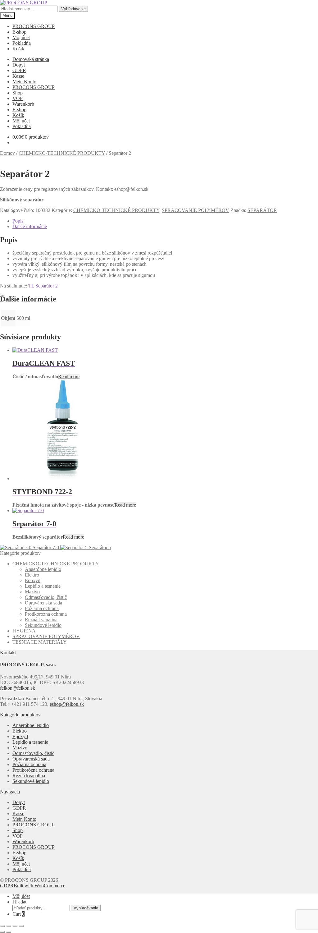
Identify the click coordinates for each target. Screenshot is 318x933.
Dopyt (18, 64)
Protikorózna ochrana (46, 614)
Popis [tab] (17, 220)
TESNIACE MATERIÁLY (39, 642)
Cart (18, 914)
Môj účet (21, 37)
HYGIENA (24, 630)
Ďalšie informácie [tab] (29, 226)
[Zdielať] (14, 926)
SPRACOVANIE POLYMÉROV (195, 210)
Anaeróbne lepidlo (43, 569)
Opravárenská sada (43, 602)
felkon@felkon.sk (17, 688)
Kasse (18, 76)
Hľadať (19, 901)
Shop (17, 92)
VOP (17, 98)
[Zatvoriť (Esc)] (21, 926)
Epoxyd (32, 580)
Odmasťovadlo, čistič (46, 597)
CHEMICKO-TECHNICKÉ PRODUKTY (62, 153)
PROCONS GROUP (33, 26)
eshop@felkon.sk (67, 704)
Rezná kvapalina (41, 619)
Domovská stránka (30, 59)
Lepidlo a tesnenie (43, 586)
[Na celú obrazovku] (8, 926)
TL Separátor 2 (43, 285)
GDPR (19, 70)
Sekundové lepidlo (43, 625)
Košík (18, 48)
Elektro (32, 574)
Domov (7, 153)
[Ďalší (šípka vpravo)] (8, 932)
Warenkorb (23, 104)
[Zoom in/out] (2, 926)
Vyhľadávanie (73, 9)
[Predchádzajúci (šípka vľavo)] (2, 932)
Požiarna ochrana (42, 608)
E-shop (19, 31)
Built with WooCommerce (39, 885)
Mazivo (32, 591)
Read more (69, 376)
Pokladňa (21, 43)
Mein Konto (24, 81)
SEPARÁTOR (262, 210)
